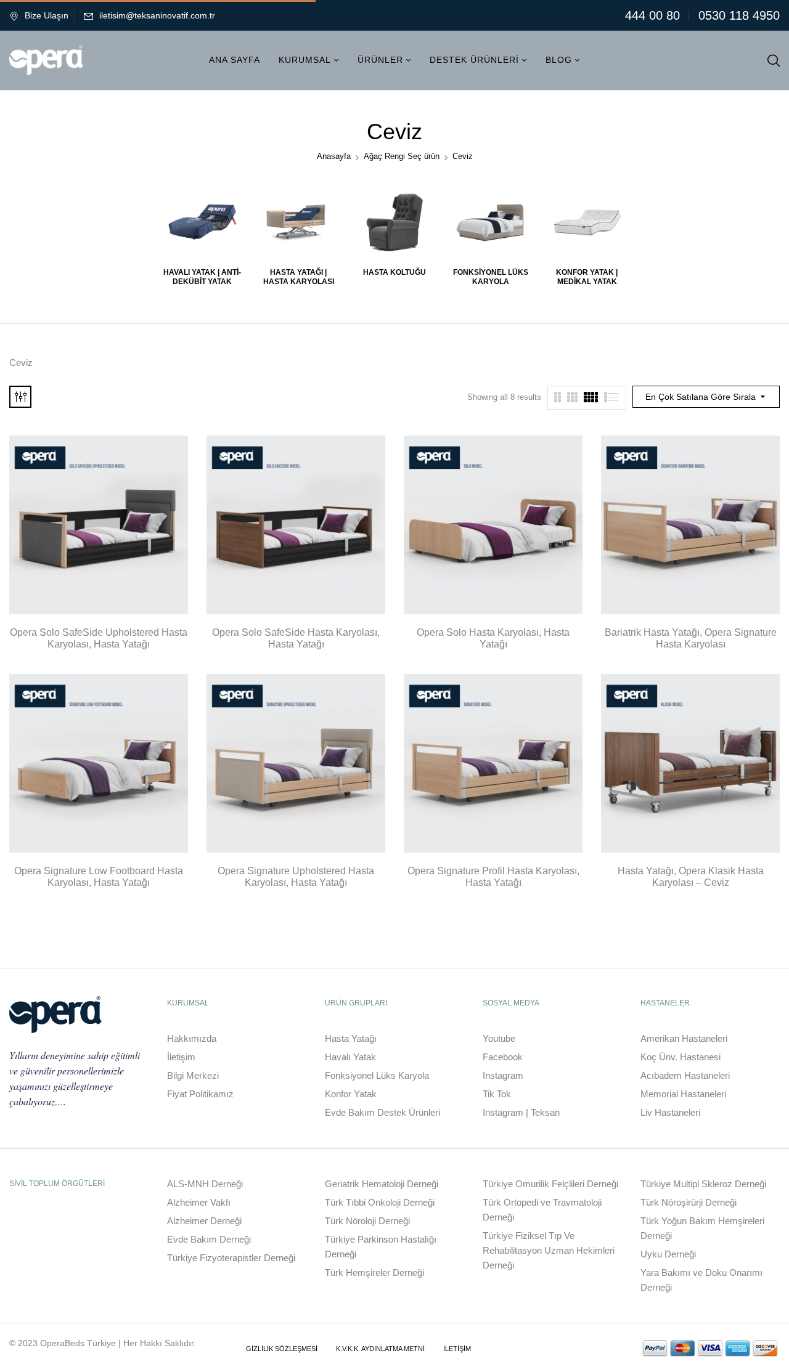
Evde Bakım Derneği (209, 1239)
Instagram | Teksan (521, 1112)
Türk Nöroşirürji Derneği (688, 1202)
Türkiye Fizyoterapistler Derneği (231, 1257)
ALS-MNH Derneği (205, 1184)
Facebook (503, 1057)
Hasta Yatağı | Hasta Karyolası (298, 276)
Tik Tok (497, 1094)
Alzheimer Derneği (204, 1221)
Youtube (499, 1038)
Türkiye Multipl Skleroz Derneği (703, 1184)
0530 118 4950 (739, 15)
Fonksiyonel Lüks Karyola (490, 276)
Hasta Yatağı (351, 1038)
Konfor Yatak (351, 1094)
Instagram (503, 1075)
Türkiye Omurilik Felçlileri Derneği (550, 1184)
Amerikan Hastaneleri (683, 1038)
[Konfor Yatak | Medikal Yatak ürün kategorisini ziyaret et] (587, 222)
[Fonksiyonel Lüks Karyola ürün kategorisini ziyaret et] (491, 222)
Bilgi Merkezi (193, 1075)
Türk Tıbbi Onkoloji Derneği (380, 1202)
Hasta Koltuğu (394, 272)
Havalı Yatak (350, 1057)
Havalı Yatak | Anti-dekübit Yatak (202, 276)
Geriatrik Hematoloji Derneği (381, 1184)
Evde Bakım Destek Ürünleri (382, 1112)
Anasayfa (334, 156)
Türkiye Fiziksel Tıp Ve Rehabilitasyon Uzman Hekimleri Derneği (549, 1250)
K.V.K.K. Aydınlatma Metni (380, 1348)
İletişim (181, 1057)
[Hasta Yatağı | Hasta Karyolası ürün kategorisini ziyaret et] (298, 222)
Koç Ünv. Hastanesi (680, 1057)
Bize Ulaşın (46, 15)
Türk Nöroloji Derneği (367, 1221)
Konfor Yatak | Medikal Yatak (587, 276)
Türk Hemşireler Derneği (374, 1272)
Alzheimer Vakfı (199, 1202)
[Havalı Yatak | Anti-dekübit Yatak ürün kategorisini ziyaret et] (202, 222)
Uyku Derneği (668, 1254)
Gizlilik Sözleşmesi (281, 1348)
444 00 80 (652, 15)
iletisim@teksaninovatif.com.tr (157, 15)
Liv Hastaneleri (670, 1112)
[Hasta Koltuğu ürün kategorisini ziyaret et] (394, 222)
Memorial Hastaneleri (683, 1094)
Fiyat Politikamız (200, 1094)
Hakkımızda (191, 1038)
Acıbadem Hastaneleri (685, 1075)
